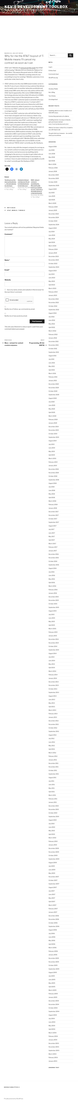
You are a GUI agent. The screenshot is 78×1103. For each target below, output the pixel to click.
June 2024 (52, 235)
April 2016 (52, 582)
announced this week (28, 68)
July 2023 (52, 274)
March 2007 (52, 905)
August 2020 (53, 398)
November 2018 (54, 472)
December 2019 (54, 426)
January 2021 (53, 380)
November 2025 (54, 178)
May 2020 (52, 409)
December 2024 (54, 214)
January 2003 (53, 1061)
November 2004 (54, 1004)
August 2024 (53, 228)
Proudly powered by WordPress (13, 1098)
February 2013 (53, 713)
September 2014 (54, 650)
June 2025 (52, 196)
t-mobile (21, 210)
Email (7, 270)
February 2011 (53, 799)
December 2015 (54, 597)
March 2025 (52, 203)
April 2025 (52, 200)
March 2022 (52, 331)
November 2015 (54, 600)
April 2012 (52, 749)
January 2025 (53, 210)
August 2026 (53, 146)
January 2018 (53, 508)
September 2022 (54, 309)
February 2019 (53, 462)
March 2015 (52, 628)
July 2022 (51, 316)
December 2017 (53, 511)
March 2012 (52, 752)
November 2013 (54, 685)
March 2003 (52, 1054)
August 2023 (53, 270)
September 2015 (54, 607)
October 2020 (53, 391)
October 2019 (53, 433)
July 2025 (52, 192)
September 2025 (54, 185)
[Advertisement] (39, 30)
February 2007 (53, 908)
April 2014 (52, 667)
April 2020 (52, 412)
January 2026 (53, 171)
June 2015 (52, 618)
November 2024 (54, 217)
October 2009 (53, 855)
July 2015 (51, 614)
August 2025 (53, 189)
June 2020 (52, 405)
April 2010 (52, 834)
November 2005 (54, 962)
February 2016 (53, 589)
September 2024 (54, 224)
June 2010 (52, 827)
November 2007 (54, 876)
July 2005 (52, 976)
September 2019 (54, 437)
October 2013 (53, 689)
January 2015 (53, 635)
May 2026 (52, 157)
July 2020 (52, 402)
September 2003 (54, 1050)
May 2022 (52, 324)
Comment (9, 234)
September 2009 (54, 859)
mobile (14, 210)
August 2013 (53, 696)
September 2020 (54, 394)
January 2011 (53, 802)
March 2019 (52, 458)
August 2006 (53, 930)
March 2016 (52, 586)
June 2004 (52, 1022)
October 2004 (53, 1008)
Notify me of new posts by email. (16, 316)
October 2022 (53, 306)
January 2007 (53, 912)
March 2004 (52, 1033)
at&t (9, 210)
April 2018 (52, 497)
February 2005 (53, 993)
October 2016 (53, 561)
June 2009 (52, 869)
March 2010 (52, 838)
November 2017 (54, 515)
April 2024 (52, 242)
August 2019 (53, 440)
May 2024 (52, 238)
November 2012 (54, 724)
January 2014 (53, 678)
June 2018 (52, 490)
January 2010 (53, 845)
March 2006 (52, 947)
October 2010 (53, 813)
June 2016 (52, 575)
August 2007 (53, 887)
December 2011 (53, 763)
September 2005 (54, 969)
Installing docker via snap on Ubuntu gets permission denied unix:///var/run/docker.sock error (59, 122)
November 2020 (54, 387)
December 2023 (54, 256)
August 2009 (53, 862)
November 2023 (54, 260)
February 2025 (53, 207)
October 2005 (53, 965)
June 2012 (52, 742)
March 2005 (52, 990)
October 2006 (53, 923)
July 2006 (52, 933)
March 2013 (52, 710)
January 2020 (53, 423)
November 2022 (54, 302)
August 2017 (52, 526)
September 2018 (54, 480)
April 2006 (52, 944)
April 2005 (52, 986)
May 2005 (52, 983)
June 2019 (52, 448)
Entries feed (52, 70)
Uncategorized (53, 99)
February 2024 (53, 249)
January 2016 (53, 593)
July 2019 (51, 444)
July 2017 (51, 529)
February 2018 (53, 504)
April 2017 (52, 540)
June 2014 (52, 660)
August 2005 (53, 972)
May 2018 (52, 494)
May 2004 (52, 1025)
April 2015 (52, 625)
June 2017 (52, 533)
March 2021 (52, 373)
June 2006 (52, 937)
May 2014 (52, 664)
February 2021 (53, 377)
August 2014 (53, 653)
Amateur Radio (53, 89)
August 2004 (53, 1015)
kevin (21, 53)
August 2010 (53, 820)
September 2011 (54, 774)
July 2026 (52, 150)
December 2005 (54, 958)
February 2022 (53, 334)
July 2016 (51, 572)
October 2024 (53, 221)
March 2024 (52, 246)
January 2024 (53, 253)
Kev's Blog (11, 207)
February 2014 (53, 674)
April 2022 (52, 327)
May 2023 (52, 281)
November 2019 (54, 430)
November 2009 (54, 852)
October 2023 (53, 263)
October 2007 (53, 880)
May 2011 (52, 788)
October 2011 (53, 770)
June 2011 (52, 784)
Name (7, 260)
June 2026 (52, 153)
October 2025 (53, 182)
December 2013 (54, 682)
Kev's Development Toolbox (36, 7)
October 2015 (53, 604)
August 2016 (53, 568)
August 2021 (52, 355)
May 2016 (52, 579)
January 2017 (53, 550)
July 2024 (52, 231)
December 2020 (54, 384)
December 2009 (54, 848)
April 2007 (52, 901)
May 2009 (52, 873)
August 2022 (53, 313)
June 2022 (52, 320)
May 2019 (52, 451)
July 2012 (51, 738)
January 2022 (53, 338)
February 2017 (53, 547)
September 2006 (54, 926)
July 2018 (51, 487)
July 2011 (51, 781)
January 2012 (53, 760)
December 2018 (54, 469)
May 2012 (52, 745)
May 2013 (52, 703)
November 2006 (54, 919)
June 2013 (52, 699)
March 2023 (52, 288)
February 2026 (53, 168)
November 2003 (54, 1047)
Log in (50, 67)
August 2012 (52, 735)
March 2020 (52, 416)
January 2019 (53, 465)
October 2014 (53, 646)
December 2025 (54, 175)
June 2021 (52, 363)
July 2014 (51, 657)
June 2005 (52, 979)
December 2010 (54, 806)
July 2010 (52, 823)
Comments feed (53, 74)
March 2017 (52, 543)
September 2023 (54, 267)
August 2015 (53, 611)
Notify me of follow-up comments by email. (20, 309)
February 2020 (53, 419)
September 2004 (54, 1011)
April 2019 (52, 455)
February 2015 (53, 632)
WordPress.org (53, 77)
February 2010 (53, 841)
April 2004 (52, 1029)
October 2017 (53, 519)
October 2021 (53, 348)
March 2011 (52, 795)
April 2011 (52, 791)
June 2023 (52, 277)
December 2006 (54, 916)
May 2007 (52, 898)
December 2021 (53, 341)
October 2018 (53, 476)
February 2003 (53, 1057)
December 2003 (54, 1043)
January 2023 (53, 295)
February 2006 (53, 951)
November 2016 (54, 557)
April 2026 (52, 161)
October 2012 (53, 728)
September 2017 (54, 522)
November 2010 (54, 809)
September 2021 (54, 352)
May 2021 (52, 366)
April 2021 (52, 370)
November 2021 (54, 345)
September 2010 (54, 816)
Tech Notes (52, 96)
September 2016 (54, 565)
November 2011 (53, 767)
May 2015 (52, 621)
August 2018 (53, 483)
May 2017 (52, 536)
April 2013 (52, 706)
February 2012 (53, 756)
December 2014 (54, 639)
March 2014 (52, 671)
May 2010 (52, 830)
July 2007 (52, 891)
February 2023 (53, 292)
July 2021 (51, 359)
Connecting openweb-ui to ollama (59, 116)
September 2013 (54, 692)
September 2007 (54, 884)
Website (8, 280)
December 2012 (53, 721)
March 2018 (52, 501)
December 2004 (54, 1001)
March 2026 (52, 164)
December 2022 (54, 299)
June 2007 (52, 894)
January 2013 (53, 717)
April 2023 (52, 285)
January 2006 (53, 954)
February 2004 (53, 1036)
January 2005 (53, 997)
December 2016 (54, 554)
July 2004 (52, 1018)
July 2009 (52, 866)
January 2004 (53, 1040)
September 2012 (54, 731)
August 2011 (52, 777)
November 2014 (54, 643)
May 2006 (52, 940)
